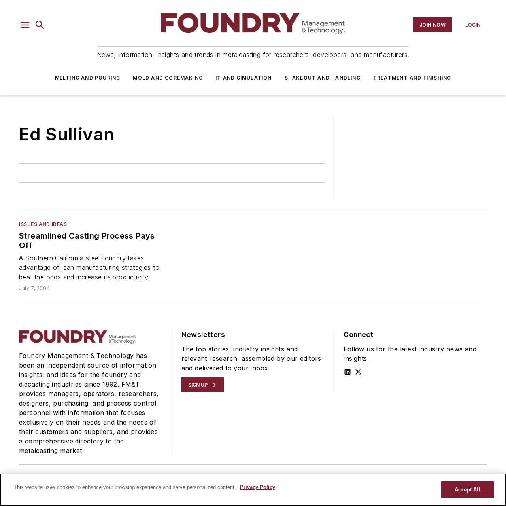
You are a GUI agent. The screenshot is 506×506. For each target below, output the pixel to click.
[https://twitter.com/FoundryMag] (358, 372)
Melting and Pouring (88, 78)
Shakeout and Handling (323, 78)
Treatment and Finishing (412, 78)
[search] (40, 25)
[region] (253, 490)
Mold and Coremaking (168, 78)
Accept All (467, 490)
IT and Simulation (243, 78)
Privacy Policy (257, 487)
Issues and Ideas (43, 224)
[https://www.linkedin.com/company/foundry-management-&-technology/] (347, 372)
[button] (25, 25)
